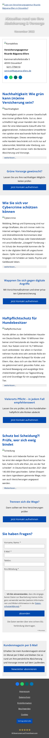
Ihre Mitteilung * (11, 569)
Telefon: (7, 560)
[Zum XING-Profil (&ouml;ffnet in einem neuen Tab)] (15, 77)
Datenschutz (24, 697)
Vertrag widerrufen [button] (24, 721)
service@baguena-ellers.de (17, 70)
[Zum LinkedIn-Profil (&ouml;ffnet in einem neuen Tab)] (20, 77)
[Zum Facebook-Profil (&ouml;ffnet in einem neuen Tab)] (6, 77)
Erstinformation (24, 703)
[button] (10, 157)
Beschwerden (24, 708)
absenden (24, 613)
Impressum (24, 691)
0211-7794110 (13, 66)
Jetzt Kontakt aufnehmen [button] (24, 187)
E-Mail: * (8, 551)
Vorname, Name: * (12, 542)
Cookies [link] (24, 714)
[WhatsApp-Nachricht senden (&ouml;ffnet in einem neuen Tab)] (11, 77)
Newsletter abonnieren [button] (24, 669)
